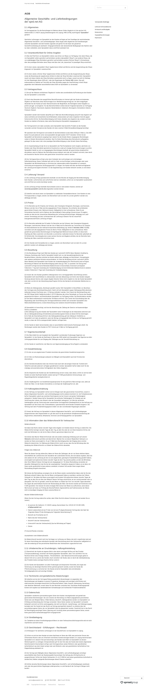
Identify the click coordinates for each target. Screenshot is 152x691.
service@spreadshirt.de (36, 680)
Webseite (28, 439)
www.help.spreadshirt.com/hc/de (35, 189)
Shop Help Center (29, 3)
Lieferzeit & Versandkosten (103, 26)
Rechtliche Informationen (43, 3)
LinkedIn (102, 13)
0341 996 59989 (51, 680)
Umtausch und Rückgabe (102, 29)
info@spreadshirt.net (35, 507)
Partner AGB (69, 80)
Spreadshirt (84, 32)
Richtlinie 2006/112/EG (81, 227)
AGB (28, 684)
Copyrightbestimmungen (102, 35)
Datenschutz (99, 32)
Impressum (98, 37)
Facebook (96, 13)
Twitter (99, 13)
